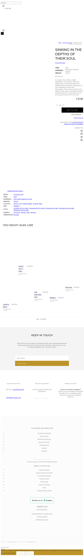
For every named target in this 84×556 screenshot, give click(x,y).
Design (23, 212)
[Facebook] (81, 133)
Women (33, 212)
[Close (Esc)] (8, 547)
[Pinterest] (81, 140)
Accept (20, 553)
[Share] (6, 547)
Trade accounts (44, 445)
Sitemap (44, 451)
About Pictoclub (44, 470)
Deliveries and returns (44, 439)
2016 (15, 197)
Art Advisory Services (44, 475)
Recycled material (20, 199)
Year (57, 68)
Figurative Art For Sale (36, 208)
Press (44, 487)
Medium (58, 73)
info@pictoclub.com (13, 397)
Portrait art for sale (51, 208)
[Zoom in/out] (2, 547)
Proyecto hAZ (60, 63)
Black (30, 203)
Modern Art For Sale (21, 208)
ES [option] (10, 8)
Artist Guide (44, 481)
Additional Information (15, 191)
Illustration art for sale (21, 210)
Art (15, 212)
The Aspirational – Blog (44, 490)
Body (18, 212)
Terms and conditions (44, 433)
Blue (40, 203)
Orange (35, 203)
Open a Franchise (44, 484)
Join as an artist (44, 478)
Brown (16, 203)
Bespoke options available (73, 124)
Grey (20, 203)
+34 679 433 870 (77, 122)
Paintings (14, 304)
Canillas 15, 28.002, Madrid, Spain (42, 513)
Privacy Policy (44, 436)
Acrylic (29, 199)
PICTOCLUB (12, 541)
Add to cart (72, 110)
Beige (25, 203)
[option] (10, 8)
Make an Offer (78, 118)
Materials (59, 70)
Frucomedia (31, 541)
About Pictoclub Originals (44, 473)
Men (28, 212)
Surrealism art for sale (66, 208)
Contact (44, 448)
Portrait (16, 214)
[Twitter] (81, 136)
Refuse (29, 553)
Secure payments (44, 442)
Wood (16, 201)
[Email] (81, 130)
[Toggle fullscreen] (4, 547)
